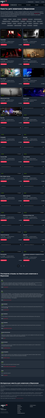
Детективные (20, 23)
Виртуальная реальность (15, 21)
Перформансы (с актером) (6, 21)
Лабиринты (30, 23)
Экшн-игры (25, 23)
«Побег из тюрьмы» (7, 357)
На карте (36, 4)
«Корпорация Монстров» (8, 328)
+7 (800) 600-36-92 (3, 409)
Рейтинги (20, 4)
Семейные (19, 19)
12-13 (20, 398)
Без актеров (35, 25)
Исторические (23, 21)
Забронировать (3, 44)
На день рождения (10, 25)
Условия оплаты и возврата (33, 406)
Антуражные (9, 23)
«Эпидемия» (6, 375)
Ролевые (41, 23)
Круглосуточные (29, 21)
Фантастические (39, 21)
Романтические (36, 23)
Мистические (4, 23)
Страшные (5, 19)
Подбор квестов (14, 4)
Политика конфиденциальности (21, 412)
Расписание (28, 4)
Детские (14, 19)
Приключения (30, 19)
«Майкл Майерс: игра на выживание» (10, 366)
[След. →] (26, 266)
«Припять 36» (6, 318)
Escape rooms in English (18, 25)
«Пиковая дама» (6, 309)
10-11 (19, 398)
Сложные (14, 23)
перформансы (36, 13)
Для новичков (24, 19)
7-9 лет (17, 398)
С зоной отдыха (29, 25)
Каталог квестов (5, 4)
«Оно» (4, 338)
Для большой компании (37, 19)
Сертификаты (19, 406)
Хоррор (34, 21)
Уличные (24, 25)
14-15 (22, 398)
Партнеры (19, 405)
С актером (9, 19)
